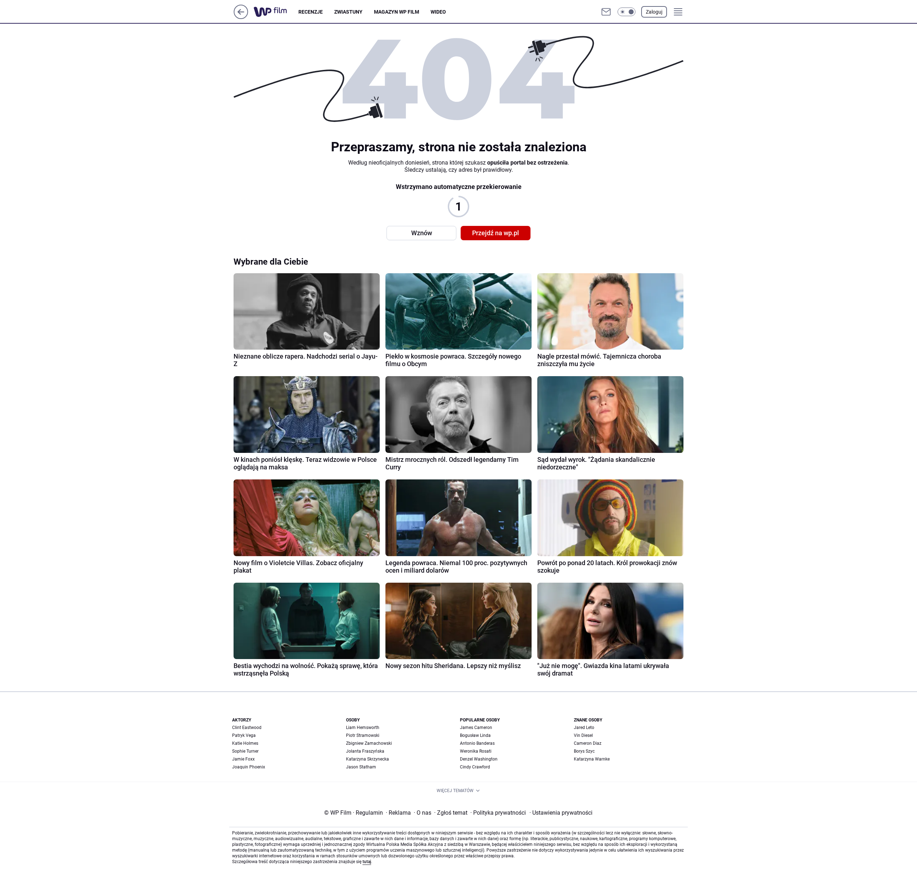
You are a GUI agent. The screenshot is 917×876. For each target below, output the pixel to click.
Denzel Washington (479, 759)
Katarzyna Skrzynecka (367, 759)
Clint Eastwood (246, 727)
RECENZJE (310, 12)
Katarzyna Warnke (592, 759)
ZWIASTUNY (348, 12)
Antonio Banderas (477, 743)
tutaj (367, 861)
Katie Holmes (245, 743)
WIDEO (438, 12)
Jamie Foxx (243, 759)
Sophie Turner (245, 751)
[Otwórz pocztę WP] (606, 12)
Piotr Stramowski (362, 735)
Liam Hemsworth (362, 727)
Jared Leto (584, 727)
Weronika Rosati (475, 751)
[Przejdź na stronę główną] (241, 17)
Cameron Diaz (587, 743)
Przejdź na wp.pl (495, 233)
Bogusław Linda (475, 735)
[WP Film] (276, 12)
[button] (626, 12)
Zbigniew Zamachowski (369, 743)
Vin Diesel (583, 735)
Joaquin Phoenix (248, 767)
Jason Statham (361, 767)
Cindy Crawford (475, 767)
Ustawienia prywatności (560, 812)
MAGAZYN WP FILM (396, 12)
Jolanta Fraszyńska (365, 751)
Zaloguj (654, 12)
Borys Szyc (584, 751)
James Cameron (476, 727)
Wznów (421, 233)
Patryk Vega (244, 735)
